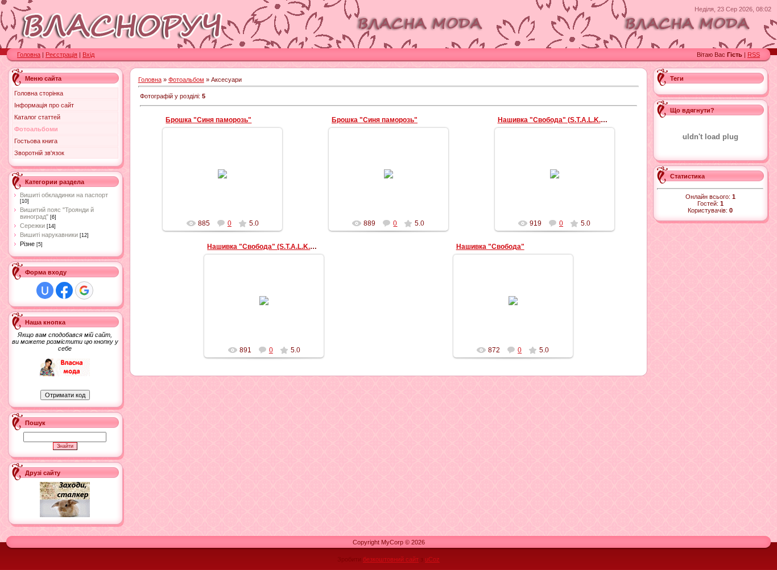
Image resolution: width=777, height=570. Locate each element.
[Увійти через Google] (84, 290)
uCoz (432, 559)
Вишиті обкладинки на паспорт (64, 195)
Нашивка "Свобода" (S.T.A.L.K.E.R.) (557, 120)
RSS (753, 54)
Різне (27, 243)
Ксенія (227, 187)
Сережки (32, 225)
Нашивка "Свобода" (490, 247)
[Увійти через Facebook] (64, 290)
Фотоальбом (186, 79)
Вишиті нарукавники (49, 234)
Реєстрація (61, 54)
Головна (28, 54)
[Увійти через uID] (44, 290)
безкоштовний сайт (391, 559)
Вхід (88, 54)
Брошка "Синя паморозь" (208, 120)
